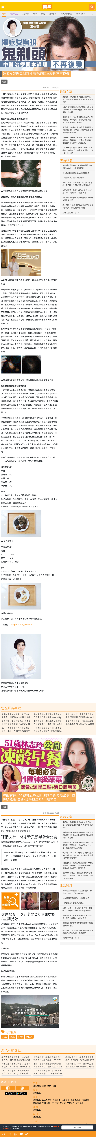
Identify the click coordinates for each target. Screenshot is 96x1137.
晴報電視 (14, 14)
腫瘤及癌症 (75, 1100)
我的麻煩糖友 (66, 14)
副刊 (43, 14)
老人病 (63, 1103)
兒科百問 (46, 1103)
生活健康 (56, 1100)
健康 (4, 14)
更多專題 (79, 1103)
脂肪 (13, 1036)
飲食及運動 (47, 1100)
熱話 (49, 1085)
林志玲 (29, 1036)
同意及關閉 (77, 1127)
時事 (35, 14)
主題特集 (25, 14)
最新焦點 (37, 1085)
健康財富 (53, 14)
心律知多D (80, 14)
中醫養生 (65, 1100)
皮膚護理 (70, 1103)
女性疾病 (55, 1103)
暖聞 (54, 1085)
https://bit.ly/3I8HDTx (22, 624)
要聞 (44, 1085)
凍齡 (21, 1036)
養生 (5, 1036)
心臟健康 (85, 1100)
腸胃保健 (37, 1103)
